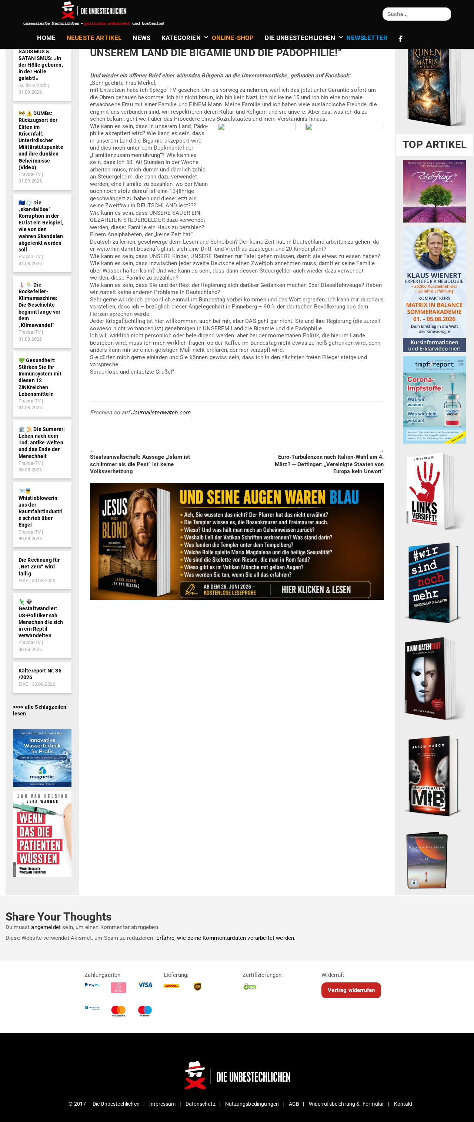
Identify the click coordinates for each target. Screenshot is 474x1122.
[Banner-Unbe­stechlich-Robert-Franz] (434, 191)
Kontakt (403, 1104)
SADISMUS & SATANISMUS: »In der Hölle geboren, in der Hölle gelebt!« (41, 65)
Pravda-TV (30, 174)
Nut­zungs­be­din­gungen (252, 1104)
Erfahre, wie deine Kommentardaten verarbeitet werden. (226, 938)
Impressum (162, 1104)
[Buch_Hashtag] (434, 582)
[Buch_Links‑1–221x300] (434, 490)
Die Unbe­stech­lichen (300, 37)
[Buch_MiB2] (434, 775)
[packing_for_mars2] (434, 858)
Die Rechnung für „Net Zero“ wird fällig (39, 566)
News (141, 37)
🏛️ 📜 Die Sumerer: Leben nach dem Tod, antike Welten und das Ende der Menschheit (42, 442)
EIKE (24, 580)
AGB (294, 1104)
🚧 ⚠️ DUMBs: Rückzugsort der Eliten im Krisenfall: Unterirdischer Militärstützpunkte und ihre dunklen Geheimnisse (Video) (41, 140)
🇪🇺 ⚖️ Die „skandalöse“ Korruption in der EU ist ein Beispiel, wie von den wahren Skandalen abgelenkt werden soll (41, 226)
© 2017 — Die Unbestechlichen (104, 1104)
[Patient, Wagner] (42, 834)
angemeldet (46, 927)
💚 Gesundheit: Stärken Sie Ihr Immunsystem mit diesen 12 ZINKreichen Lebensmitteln (40, 377)
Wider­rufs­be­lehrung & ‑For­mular (346, 1104)
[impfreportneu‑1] (434, 399)
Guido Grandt (33, 85)
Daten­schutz (201, 1104)
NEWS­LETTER (366, 37)
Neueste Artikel (94, 37)
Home (46, 37)
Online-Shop (233, 37)
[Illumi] (434, 679)
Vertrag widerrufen (351, 990)
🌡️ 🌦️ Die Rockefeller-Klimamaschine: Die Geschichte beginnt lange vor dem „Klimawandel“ (40, 305)
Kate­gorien (181, 37)
